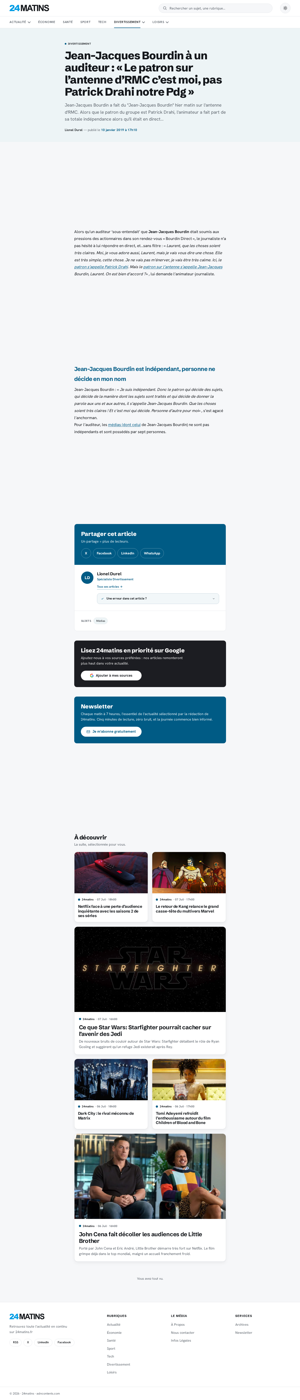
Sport (85, 22)
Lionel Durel (74, 130)
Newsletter (243, 1332)
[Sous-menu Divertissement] (143, 22)
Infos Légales (181, 1340)
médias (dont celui (124, 424)
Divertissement (127, 22)
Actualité (17, 22)
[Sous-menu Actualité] (29, 22)
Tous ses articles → (110, 587)
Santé (68, 22)
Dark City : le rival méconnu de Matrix (106, 1115)
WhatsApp (152, 553)
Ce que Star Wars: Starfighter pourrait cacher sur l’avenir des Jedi (145, 1030)
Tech (102, 22)
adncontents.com (48, 1393)
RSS (15, 1342)
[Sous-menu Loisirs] (167, 22)
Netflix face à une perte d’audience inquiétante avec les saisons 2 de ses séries (110, 911)
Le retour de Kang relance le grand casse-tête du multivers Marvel (187, 908)
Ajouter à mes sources (114, 675)
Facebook (104, 553)
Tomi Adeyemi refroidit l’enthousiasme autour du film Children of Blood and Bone (183, 1118)
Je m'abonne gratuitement (114, 731)
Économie (46, 22)
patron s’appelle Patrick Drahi (101, 266)
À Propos (178, 1324)
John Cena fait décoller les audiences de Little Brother (140, 1237)
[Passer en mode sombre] (285, 8)
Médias (100, 621)
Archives (242, 1324)
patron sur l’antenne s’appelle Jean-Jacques (182, 266)
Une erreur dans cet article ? (126, 598)
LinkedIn (127, 553)
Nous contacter (182, 1332)
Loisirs (158, 22)
